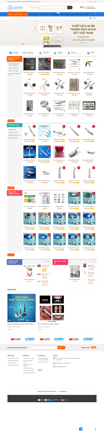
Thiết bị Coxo (13, 125)
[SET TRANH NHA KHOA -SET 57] (44, 218)
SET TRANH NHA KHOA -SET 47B (90, 227)
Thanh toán (30, 52)
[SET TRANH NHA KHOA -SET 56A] (74, 218)
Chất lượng (46, 52)
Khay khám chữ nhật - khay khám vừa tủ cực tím (34, 114)
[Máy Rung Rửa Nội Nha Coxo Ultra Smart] (89, 151)
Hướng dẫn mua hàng (29, 372)
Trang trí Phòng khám (13, 193)
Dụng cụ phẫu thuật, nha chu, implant (14, 64)
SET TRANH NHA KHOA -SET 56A (75, 227)
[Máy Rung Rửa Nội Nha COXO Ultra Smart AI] (74, 151)
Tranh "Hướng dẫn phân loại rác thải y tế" (32, 206)
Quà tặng (59, 52)
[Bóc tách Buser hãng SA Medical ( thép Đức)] (29, 84)
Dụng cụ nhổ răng (13, 70)
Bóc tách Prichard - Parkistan (74, 93)
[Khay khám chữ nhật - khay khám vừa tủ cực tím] (29, 105)
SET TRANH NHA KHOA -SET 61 (75, 206)
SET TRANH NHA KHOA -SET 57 (45, 227)
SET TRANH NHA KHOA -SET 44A (75, 247)
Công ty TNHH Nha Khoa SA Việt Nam (43, 358)
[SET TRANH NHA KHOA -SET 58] (29, 218)
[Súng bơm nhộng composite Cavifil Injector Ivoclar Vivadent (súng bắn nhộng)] (89, 64)
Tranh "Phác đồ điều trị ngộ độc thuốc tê (47, 206)
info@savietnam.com (61, 366)
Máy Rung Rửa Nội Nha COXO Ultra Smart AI (78, 160)
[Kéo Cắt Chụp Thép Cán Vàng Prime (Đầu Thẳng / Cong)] (29, 64)
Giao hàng (15, 52)
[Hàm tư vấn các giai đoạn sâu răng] (39, 274)
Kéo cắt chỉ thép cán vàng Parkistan (46, 93)
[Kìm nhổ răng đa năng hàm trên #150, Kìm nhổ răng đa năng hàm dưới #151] (44, 64)
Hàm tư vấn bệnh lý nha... (45, 281)
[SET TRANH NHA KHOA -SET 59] (89, 198)
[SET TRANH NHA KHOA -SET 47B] (89, 218)
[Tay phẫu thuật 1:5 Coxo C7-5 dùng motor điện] (74, 172)
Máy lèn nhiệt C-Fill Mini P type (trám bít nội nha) (49, 180)
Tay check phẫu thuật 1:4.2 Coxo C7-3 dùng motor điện (65, 180)
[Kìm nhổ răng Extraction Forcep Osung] (59, 105)
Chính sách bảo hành (28, 370)
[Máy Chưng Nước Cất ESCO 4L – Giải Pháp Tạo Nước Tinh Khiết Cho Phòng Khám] (75, 271)
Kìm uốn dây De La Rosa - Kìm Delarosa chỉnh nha (64, 93)
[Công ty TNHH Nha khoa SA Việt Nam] (15, 7)
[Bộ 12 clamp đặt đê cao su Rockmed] (89, 105)
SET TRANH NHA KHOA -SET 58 (30, 227)
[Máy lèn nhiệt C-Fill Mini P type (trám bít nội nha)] (44, 172)
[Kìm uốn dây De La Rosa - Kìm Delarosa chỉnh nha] (59, 84)
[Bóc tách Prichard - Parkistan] (74, 84)
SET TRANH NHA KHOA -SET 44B (90, 247)
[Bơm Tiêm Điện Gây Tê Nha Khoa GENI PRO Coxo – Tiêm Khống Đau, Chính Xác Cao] (29, 172)
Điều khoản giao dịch (13, 360)
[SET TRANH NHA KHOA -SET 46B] (44, 239)
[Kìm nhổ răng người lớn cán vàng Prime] (74, 105)
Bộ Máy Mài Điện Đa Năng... (92, 266)
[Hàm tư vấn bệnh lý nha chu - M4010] (39, 281)
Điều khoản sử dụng (13, 358)
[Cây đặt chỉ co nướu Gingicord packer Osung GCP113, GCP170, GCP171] (74, 64)
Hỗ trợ (92, 52)
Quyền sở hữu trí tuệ (13, 365)
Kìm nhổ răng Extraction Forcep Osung (62, 114)
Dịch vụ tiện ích (12, 363)
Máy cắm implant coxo (14, 135)
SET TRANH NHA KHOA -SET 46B (45, 247)
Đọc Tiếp (10, 329)
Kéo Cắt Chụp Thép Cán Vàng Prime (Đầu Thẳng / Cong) (35, 72)
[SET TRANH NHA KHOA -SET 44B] (89, 239)
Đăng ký (95, 1)
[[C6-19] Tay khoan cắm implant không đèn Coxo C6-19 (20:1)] (89, 131)
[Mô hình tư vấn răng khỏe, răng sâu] (39, 265)
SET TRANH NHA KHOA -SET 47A (30, 247)
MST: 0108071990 (43, 362)
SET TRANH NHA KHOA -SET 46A (60, 247)
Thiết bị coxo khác (13, 137)
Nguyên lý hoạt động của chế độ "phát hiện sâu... (20, 324)
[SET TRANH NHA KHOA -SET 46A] (59, 239)
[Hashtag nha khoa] (59, 198)
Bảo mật (73, 52)
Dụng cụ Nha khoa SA (13, 59)
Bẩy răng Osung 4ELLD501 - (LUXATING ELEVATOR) (64, 72)
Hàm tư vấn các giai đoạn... (46, 274)
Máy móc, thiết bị (60, 262)
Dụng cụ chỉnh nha (13, 68)
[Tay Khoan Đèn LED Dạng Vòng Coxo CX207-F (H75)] (29, 131)
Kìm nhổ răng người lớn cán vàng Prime (77, 114)
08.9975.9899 (67, 363)
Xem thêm (11, 121)
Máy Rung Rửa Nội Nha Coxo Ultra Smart (92, 160)
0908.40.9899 (59, 363)
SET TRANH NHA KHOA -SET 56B (60, 227)
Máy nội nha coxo (13, 132)
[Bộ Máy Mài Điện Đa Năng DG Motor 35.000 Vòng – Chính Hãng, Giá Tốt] (85, 265)
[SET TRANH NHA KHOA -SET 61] (74, 198)
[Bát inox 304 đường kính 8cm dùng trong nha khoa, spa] (44, 105)
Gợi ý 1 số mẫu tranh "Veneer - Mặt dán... (49, 324)
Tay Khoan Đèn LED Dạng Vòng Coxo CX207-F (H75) (34, 139)
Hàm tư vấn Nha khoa (13, 262)
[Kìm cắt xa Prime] (89, 84)
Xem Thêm (47, 261)
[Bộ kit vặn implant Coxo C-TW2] (59, 151)
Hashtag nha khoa (59, 206)
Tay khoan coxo (12, 129)
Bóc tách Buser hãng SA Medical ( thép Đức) (33, 93)
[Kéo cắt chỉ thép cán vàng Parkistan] (44, 84)
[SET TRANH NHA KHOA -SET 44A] (74, 239)
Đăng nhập (89, 1)
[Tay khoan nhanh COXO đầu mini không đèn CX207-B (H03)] (74, 131)
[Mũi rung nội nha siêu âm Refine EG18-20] (85, 279)
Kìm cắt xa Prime (89, 93)
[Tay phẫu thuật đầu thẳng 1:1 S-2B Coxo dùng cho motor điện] (89, 172)
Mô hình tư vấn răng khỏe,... (46, 266)
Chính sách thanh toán (28, 361)
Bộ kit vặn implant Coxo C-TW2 (60, 160)
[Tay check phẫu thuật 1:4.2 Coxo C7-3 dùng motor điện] (59, 172)
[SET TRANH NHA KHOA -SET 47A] (29, 239)
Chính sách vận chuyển (27, 365)
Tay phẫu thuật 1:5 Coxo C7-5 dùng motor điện (78, 180)
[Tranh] (29, 198)
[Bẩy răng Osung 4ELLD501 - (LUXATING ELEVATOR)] (59, 64)
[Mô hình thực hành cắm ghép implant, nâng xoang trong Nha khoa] (29, 271)
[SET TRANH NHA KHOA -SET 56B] (59, 218)
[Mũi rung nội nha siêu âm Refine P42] (85, 272)
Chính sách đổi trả (28, 368)
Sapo (65, 397)
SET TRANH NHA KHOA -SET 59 (90, 206)
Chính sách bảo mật (28, 358)
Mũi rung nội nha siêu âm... (91, 273)
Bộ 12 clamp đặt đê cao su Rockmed (91, 114)
